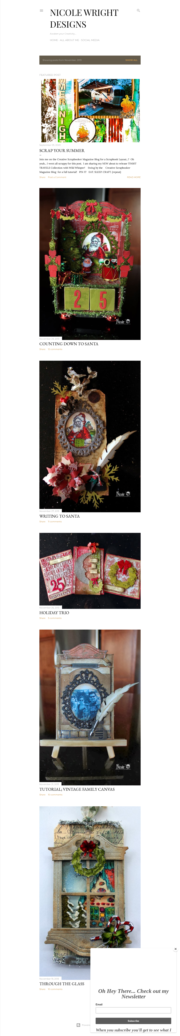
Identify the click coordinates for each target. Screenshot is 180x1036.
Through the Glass (61, 983)
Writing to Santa (59, 516)
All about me (69, 40)
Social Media (90, 40)
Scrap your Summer (62, 150)
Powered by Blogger (93, 1025)
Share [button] (42, 177)
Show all (131, 60)
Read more (134, 177)
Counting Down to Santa (68, 343)
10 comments (55, 794)
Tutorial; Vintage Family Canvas (77, 789)
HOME (54, 40)
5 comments (55, 618)
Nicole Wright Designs (84, 18)
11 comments (55, 521)
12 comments (55, 349)
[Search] (138, 9)
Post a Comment (57, 177)
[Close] (175, 949)
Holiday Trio (54, 612)
